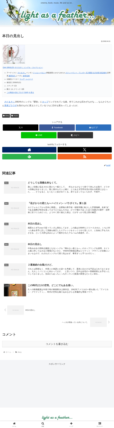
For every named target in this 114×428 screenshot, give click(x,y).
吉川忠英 (96, 73)
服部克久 (12, 76)
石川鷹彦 (89, 73)
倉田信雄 (26, 76)
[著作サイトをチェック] (29, 149)
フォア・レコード (26, 79)
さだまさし (22, 73)
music (16, 116)
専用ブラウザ (10, 105)
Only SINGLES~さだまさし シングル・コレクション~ (23, 67)
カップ (45, 102)
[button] (75, 135)
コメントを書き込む (57, 344)
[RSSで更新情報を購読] (85, 156)
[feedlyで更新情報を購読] (29, 156)
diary (7, 116)
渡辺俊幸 (103, 73)
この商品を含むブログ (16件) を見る (20, 92)
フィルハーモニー (39, 73)
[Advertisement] (57, 385)
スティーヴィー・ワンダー (75, 73)
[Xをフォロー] (85, 149)
